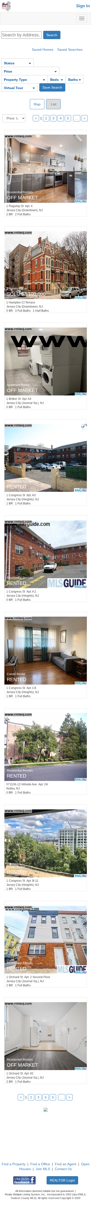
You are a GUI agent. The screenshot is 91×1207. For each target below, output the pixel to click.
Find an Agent (65, 1164)
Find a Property (13, 1164)
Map (37, 104)
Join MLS (43, 1169)
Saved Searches (70, 49)
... (76, 118)
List (53, 104)
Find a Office (40, 1164)
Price (8, 71)
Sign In (83, 6)
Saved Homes (42, 49)
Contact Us (63, 1169)
